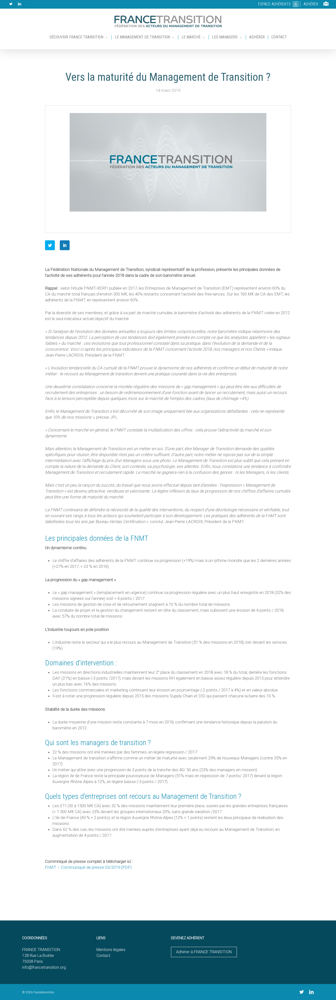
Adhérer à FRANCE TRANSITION (204, 952)
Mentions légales (110, 949)
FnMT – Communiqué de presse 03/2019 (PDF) (88, 867)
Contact (103, 955)
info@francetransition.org (44, 967)
